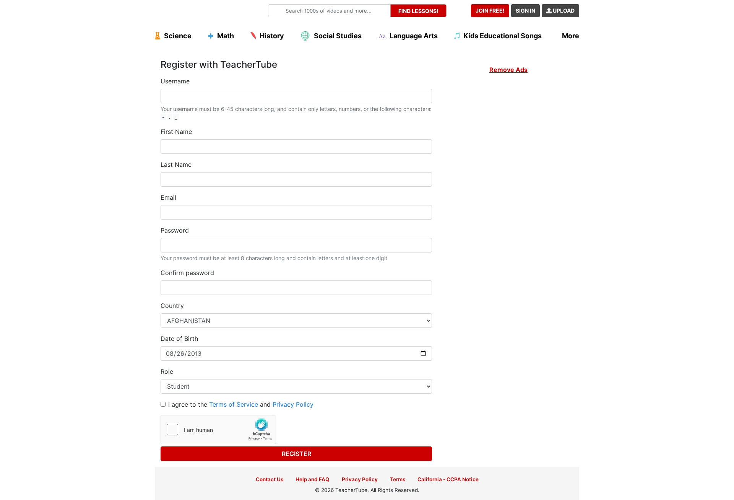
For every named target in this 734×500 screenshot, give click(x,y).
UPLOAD (563, 10)
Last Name (176, 164)
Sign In (525, 10)
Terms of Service (233, 404)
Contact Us (269, 479)
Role (167, 371)
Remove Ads (508, 69)
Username (175, 81)
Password (175, 230)
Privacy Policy (293, 404)
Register (296, 454)
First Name (176, 131)
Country (172, 305)
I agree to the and (240, 404)
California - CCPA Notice (448, 479)
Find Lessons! (418, 11)
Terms (397, 479)
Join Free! (490, 10)
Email (168, 197)
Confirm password (187, 273)
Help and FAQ (313, 479)
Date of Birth (179, 338)
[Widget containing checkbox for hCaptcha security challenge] (218, 429)
